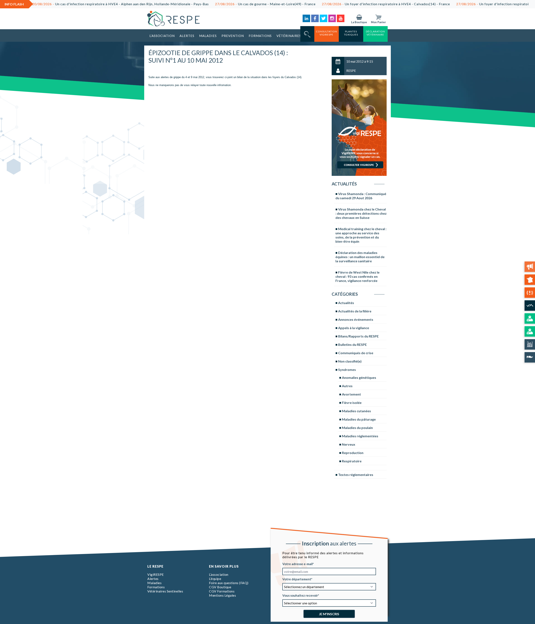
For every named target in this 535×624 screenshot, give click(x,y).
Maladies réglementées (360, 436)
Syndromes (347, 370)
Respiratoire (352, 461)
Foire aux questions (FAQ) (228, 583)
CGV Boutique (220, 587)
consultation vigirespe (326, 33)
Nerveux (348, 444)
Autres (347, 386)
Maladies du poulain (357, 428)
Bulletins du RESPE (352, 344)
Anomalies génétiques (359, 377)
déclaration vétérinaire (375, 33)
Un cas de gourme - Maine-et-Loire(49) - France (243, 4)
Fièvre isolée (352, 403)
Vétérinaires (288, 36)
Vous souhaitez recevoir (300, 595)
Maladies (208, 36)
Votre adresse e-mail (297, 564)
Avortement (351, 394)
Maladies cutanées (356, 411)
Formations (260, 36)
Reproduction (352, 453)
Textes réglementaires (355, 475)
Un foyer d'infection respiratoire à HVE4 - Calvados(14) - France (363, 4)
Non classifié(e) (350, 361)
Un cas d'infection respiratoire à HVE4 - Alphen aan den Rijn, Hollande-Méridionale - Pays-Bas (98, 4)
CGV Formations (221, 591)
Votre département (296, 579)
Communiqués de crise (355, 353)
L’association (162, 36)
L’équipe (215, 579)
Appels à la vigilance (353, 328)
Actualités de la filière (354, 311)
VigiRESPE (155, 574)
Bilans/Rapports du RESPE (358, 336)
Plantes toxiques (351, 33)
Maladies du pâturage (359, 419)
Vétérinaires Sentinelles (165, 591)
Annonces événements (355, 319)
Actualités (346, 303)
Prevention (233, 36)
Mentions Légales (222, 595)
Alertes (187, 36)
